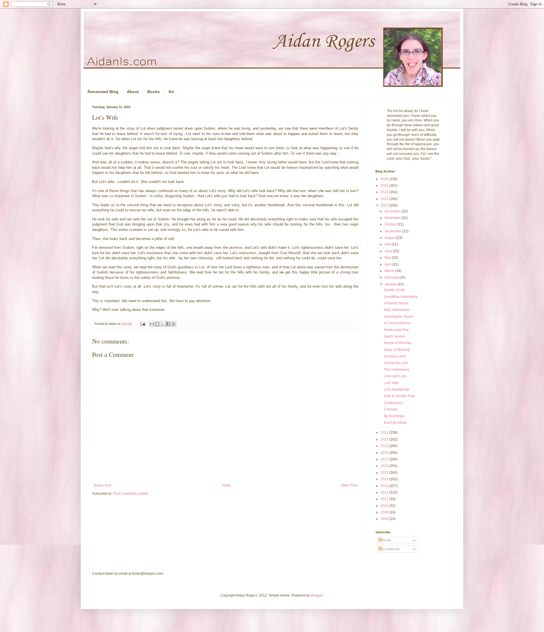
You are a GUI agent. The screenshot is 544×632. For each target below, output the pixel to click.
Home (226, 485)
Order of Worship (397, 350)
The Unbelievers (396, 370)
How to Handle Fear (399, 396)
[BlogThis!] (157, 324)
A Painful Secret (396, 303)
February (391, 277)
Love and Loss (395, 376)
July (388, 244)
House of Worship (397, 343)
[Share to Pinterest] (173, 324)
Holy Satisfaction (397, 310)
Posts (386, 540)
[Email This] (152, 324)
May (388, 258)
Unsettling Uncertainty (401, 297)
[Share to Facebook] (168, 324)
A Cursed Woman (397, 323)
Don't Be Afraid (395, 423)
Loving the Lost (395, 363)
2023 (385, 199)
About (133, 91)
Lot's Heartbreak (396, 389)
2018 (385, 453)
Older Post (349, 485)
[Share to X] (162, 324)
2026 (385, 179)
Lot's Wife (391, 383)
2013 (385, 486)
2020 (385, 439)
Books (153, 91)
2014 (385, 479)
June (388, 251)
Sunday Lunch (395, 356)
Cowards (391, 409)
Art (171, 91)
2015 (385, 473)
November (392, 218)
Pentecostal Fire (396, 330)
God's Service (394, 336)
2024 (385, 192)
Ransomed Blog (103, 91)
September (393, 231)
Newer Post (102, 485)
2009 (385, 512)
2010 (385, 506)
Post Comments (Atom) (130, 494)
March (389, 271)
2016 (385, 466)
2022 (385, 205)
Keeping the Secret (398, 317)
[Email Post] (142, 323)
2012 (385, 492)
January (391, 284)
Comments (391, 549)
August (390, 238)
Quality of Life (394, 290)
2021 (385, 433)
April (388, 264)
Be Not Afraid (394, 416)
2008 (385, 519)
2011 (385, 499)
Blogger (317, 595)
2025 (385, 186)
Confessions (393, 403)
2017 (385, 459)
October (391, 224)
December (392, 211)
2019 (385, 446)
